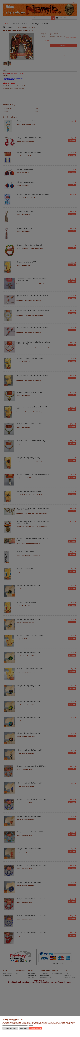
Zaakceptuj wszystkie (35, 1028)
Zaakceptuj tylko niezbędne (10, 1028)
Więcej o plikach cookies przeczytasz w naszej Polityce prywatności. (17, 1025)
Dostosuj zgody (24, 1028)
